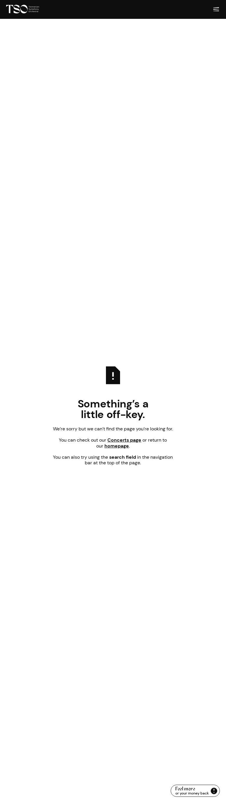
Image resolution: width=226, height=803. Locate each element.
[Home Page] (22, 9)
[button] (216, 9)
